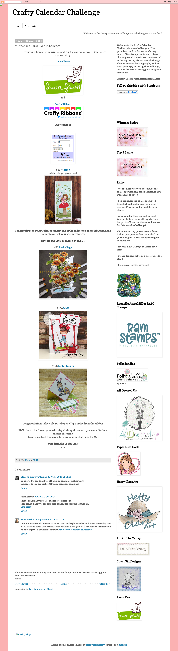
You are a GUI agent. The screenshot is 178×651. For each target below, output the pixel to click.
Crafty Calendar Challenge (56, 12)
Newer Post (21, 584)
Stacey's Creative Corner (34, 477)
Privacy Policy (31, 26)
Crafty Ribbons (63, 104)
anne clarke (27, 519)
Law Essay (26, 507)
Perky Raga (65, 247)
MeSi (66, 308)
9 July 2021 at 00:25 (45, 496)
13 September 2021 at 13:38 (49, 519)
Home (17, 26)
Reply (24, 488)
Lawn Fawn (63, 61)
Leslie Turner (66, 366)
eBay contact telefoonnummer (75, 529)
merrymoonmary (95, 644)
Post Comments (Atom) (41, 589)
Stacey (66, 169)
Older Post (104, 584)
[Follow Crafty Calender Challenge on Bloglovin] (127, 93)
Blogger (123, 644)
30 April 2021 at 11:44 (59, 477)
